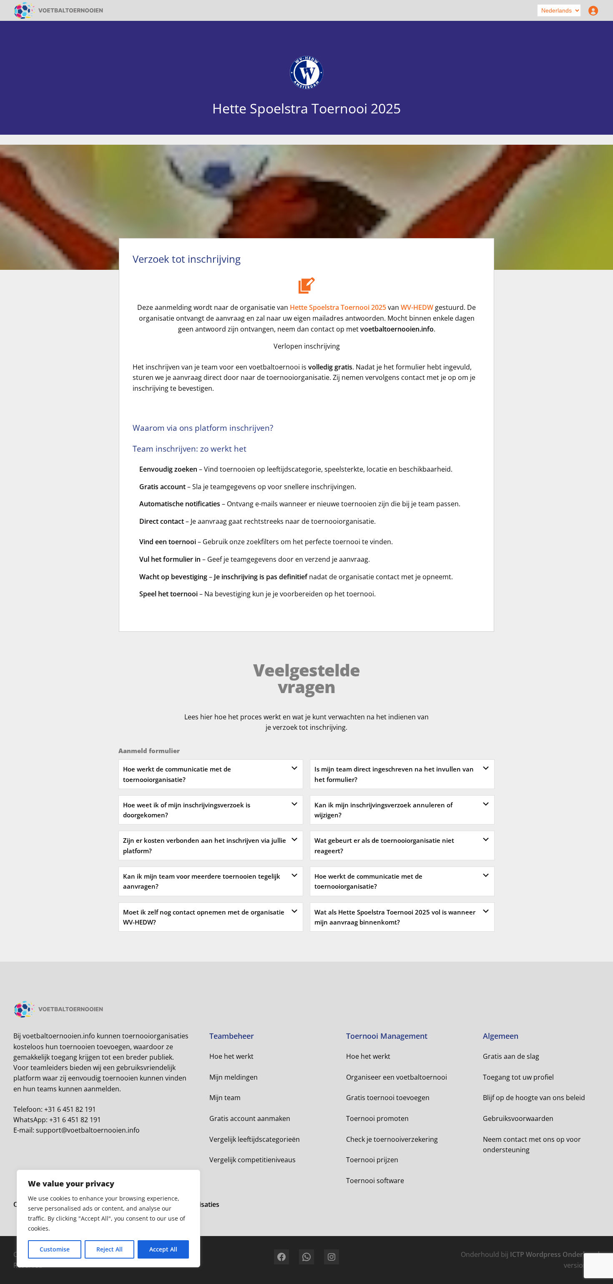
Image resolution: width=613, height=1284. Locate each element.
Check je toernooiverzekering (392, 1139)
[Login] (591, 10)
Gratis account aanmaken (249, 1118)
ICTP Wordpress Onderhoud (555, 1254)
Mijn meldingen (233, 1077)
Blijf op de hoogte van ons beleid (534, 1097)
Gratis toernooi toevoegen (388, 1097)
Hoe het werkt (231, 1056)
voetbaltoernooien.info (397, 329)
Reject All (109, 1249)
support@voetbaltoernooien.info (88, 1130)
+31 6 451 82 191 (70, 1109)
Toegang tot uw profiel (518, 1077)
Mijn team (225, 1097)
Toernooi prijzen (372, 1159)
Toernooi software (375, 1180)
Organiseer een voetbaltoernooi (396, 1077)
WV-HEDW (417, 307)
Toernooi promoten (377, 1118)
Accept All (163, 1249)
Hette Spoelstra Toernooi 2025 (338, 307)
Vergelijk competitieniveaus (252, 1159)
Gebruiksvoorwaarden (518, 1118)
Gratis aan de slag (511, 1056)
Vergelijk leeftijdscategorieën (254, 1139)
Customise (55, 1249)
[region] (108, 1218)
